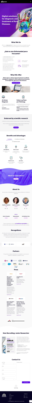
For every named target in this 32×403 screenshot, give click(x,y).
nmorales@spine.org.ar (24, 353)
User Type (3, 363)
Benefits (10, 398)
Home (10, 394)
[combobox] (8, 364)
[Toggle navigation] (26, 1)
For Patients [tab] (10, 139)
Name (3, 366)
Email (3, 370)
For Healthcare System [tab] (16, 141)
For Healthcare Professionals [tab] (19, 139)
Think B (23, 401)
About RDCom (11, 395)
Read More (8, 294)
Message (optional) (19, 362)
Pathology (3, 379)
